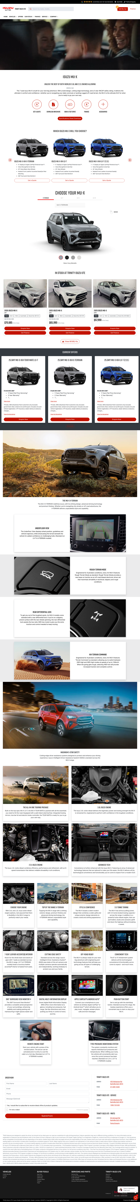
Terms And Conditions (111, 1181)
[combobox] (51, 9)
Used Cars (39, 1177)
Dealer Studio (134, 1200)
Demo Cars (40, 1176)
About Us (108, 1174)
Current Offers (41, 1179)
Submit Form (47, 1116)
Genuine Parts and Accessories (79, 1181)
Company (53, 16)
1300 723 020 (115, 1105)
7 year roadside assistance (78, 1179)
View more (7, 401)
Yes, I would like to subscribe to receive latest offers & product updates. (32, 1106)
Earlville (119, 2)
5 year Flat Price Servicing (78, 1176)
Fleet (38, 1183)
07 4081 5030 (115, 1087)
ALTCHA (86, 1109)
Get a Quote (32, 180)
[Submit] (30, 9)
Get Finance (25, 333)
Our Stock (28, 16)
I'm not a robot (14, 1110)
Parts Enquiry (131, 2)
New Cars (39, 1174)
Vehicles (12, 16)
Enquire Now (23, 419)
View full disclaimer (9, 414)
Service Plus (74, 1174)
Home (6, 16)
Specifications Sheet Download (70, 118)
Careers (108, 1176)
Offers (20, 16)
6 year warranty (75, 1177)
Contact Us (109, 1177)
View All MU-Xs (71, 341)
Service (44, 16)
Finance (133, 9)
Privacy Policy (109, 1179)
